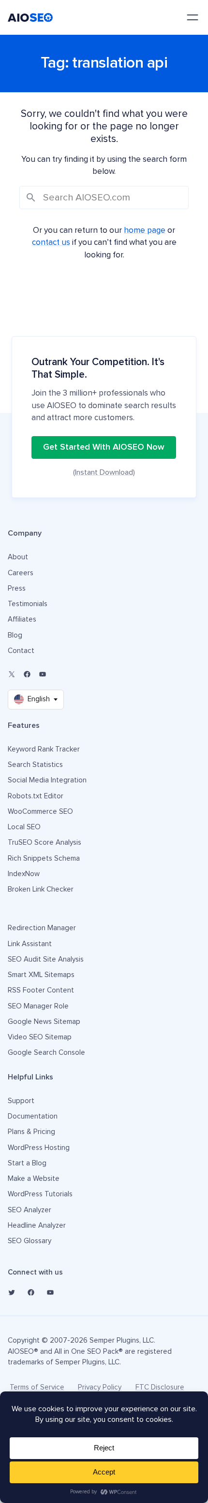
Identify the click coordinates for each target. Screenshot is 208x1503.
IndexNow (24, 874)
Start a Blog (27, 1163)
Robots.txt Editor (35, 796)
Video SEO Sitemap (40, 1037)
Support (21, 1101)
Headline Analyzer (37, 1225)
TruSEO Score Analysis (44, 842)
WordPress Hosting (39, 1147)
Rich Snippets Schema (44, 858)
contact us (51, 243)
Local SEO (24, 827)
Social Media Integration (47, 780)
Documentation (33, 1116)
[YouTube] (42, 674)
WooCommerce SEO (40, 811)
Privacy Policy (99, 1387)
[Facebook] (27, 674)
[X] (11, 674)
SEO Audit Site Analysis (46, 959)
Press (17, 588)
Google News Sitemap (44, 1021)
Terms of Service (37, 1387)
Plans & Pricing (31, 1131)
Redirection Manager (42, 928)
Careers (20, 573)
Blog (15, 635)
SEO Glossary (29, 1241)
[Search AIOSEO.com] (104, 197)
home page (144, 231)
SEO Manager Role (38, 1006)
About (18, 557)
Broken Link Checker (41, 889)
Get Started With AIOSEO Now (103, 447)
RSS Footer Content (41, 990)
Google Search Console (46, 1052)
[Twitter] (11, 1292)
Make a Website (33, 1178)
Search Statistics (35, 764)
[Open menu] (192, 17)
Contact (21, 650)
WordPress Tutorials (40, 1194)
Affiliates (22, 619)
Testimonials (27, 604)
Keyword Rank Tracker (44, 749)
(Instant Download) (104, 472)
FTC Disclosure (159, 1387)
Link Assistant (30, 944)
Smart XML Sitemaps (41, 974)
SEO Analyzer (29, 1210)
